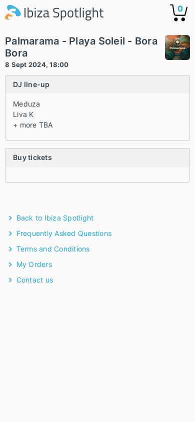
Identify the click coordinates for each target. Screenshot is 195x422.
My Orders (34, 264)
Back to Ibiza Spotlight (55, 218)
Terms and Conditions (53, 248)
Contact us (35, 280)
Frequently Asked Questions (64, 233)
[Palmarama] (177, 48)
